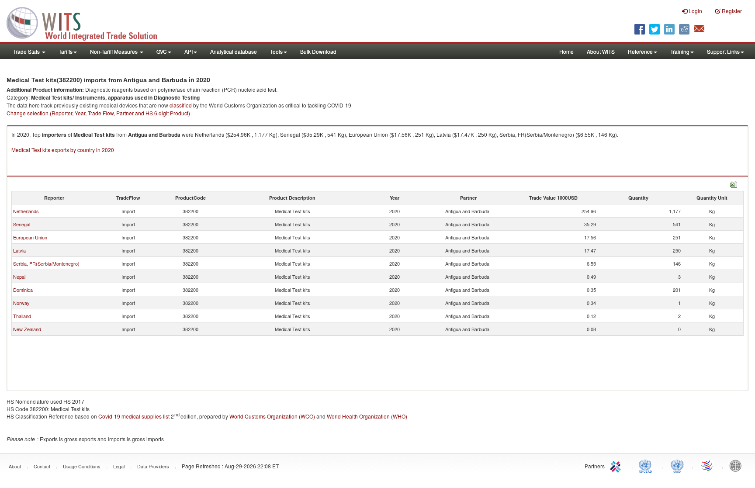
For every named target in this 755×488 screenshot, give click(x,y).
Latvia (19, 250)
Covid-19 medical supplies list (134, 416)
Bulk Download (318, 51)
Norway (21, 302)
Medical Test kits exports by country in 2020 (62, 149)
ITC (617, 465)
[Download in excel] (733, 183)
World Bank (737, 465)
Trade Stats (27, 51)
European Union (30, 237)
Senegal (21, 224)
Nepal (19, 276)
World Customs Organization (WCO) (272, 416)
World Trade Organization (707, 465)
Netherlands (26, 211)
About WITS (601, 51)
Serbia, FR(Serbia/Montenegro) (46, 263)
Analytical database (233, 51)
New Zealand (27, 328)
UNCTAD (647, 465)
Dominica (23, 289)
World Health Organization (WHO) (367, 416)
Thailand (22, 315)
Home (566, 51)
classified (181, 105)
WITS (87, 22)
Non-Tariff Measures (114, 51)
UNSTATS (677, 465)
